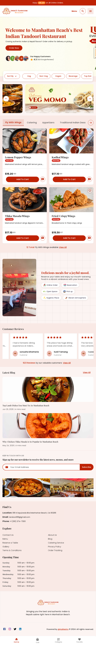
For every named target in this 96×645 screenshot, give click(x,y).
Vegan (58, 76)
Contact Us (8, 535)
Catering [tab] (32, 122)
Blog (50, 539)
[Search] (83, 11)
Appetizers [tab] (48, 122)
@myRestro (63, 629)
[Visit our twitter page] (15, 629)
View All (63, 247)
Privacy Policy (54, 546)
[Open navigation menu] (91, 11)
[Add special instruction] (42, 179)
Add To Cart (22, 179)
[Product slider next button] (91, 122)
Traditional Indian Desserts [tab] (75, 122)
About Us (52, 535)
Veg (29, 76)
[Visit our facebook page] (4, 629)
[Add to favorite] (43, 132)
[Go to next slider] (90, 98)
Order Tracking (55, 550)
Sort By (10, 76)
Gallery (5, 546)
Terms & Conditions (12, 550)
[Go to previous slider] (6, 98)
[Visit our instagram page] (10, 629)
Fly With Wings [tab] (13, 122)
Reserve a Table (10, 543)
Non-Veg (44, 76)
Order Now (14, 48)
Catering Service (56, 543)
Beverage (73, 76)
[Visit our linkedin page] (20, 629)
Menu (74, 11)
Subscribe (86, 467)
